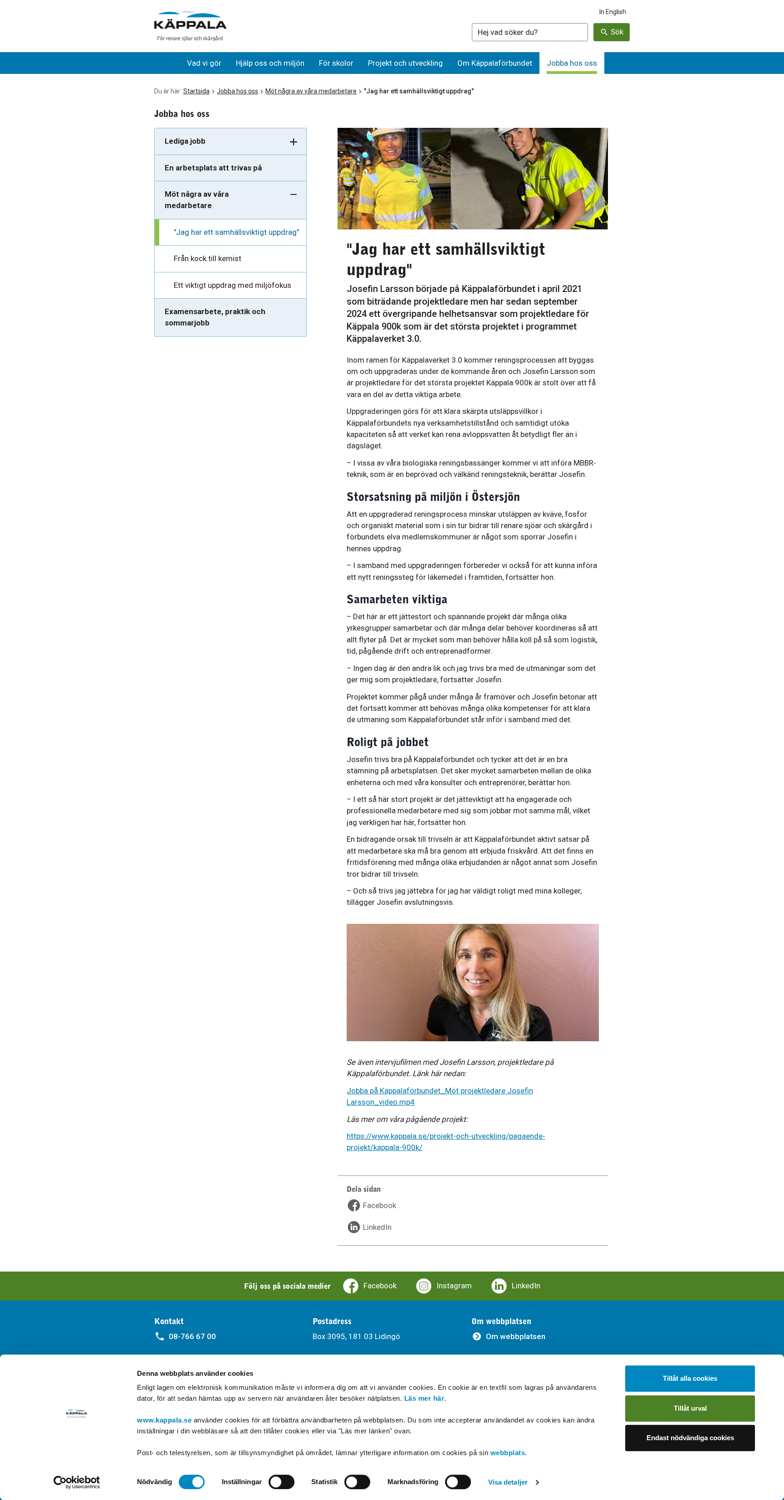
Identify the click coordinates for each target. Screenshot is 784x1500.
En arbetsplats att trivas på (213, 167)
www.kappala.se (164, 1420)
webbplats (507, 1452)
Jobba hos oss (237, 91)
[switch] (281, 1482)
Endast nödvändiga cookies (690, 1438)
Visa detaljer (508, 1482)
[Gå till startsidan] (190, 26)
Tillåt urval (690, 1408)
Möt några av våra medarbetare (311, 91)
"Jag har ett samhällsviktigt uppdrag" (236, 232)
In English (612, 11)
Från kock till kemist (207, 258)
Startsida (196, 91)
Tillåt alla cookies (690, 1378)
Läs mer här (424, 1398)
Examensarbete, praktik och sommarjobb (215, 317)
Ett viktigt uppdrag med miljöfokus (232, 285)
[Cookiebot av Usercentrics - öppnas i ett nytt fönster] (77, 1482)
